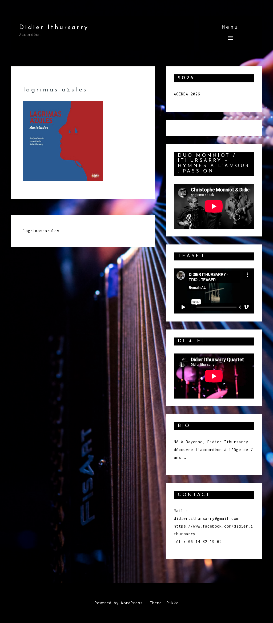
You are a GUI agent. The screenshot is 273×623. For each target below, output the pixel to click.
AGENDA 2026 (187, 94)
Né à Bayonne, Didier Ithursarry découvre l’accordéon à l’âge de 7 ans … (213, 450)
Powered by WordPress (119, 603)
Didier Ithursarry (54, 27)
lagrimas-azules (41, 230)
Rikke (173, 603)
